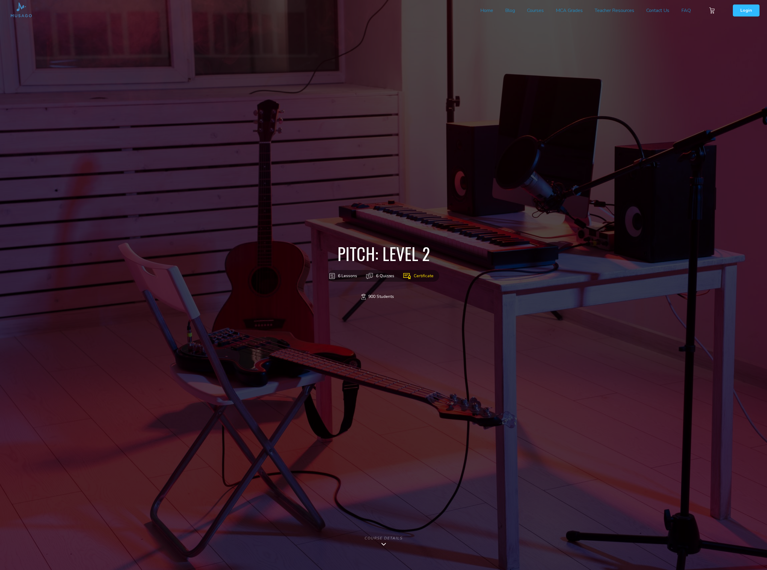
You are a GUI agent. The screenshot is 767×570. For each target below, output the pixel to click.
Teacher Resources (614, 10)
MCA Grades (569, 10)
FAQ (686, 10)
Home (486, 10)
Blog (510, 10)
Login (746, 10)
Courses (535, 10)
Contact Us (657, 10)
